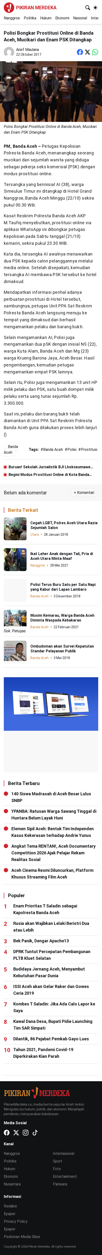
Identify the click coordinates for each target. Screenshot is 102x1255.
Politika (30, 18)
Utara (34, 534)
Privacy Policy (16, 1221)
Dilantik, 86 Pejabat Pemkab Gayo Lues (51, 1038)
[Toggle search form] (88, 8)
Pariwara (60, 1184)
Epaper (9, 1213)
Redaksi (10, 1206)
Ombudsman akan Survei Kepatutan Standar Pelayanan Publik (62, 648)
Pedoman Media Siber (22, 1236)
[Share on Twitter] (87, 52)
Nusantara (12, 1184)
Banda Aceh (39, 596)
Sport (57, 1161)
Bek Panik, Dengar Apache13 (41, 940)
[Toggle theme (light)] (95, 8)
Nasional (80, 18)
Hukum (45, 18)
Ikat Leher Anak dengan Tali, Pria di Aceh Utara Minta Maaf (61, 556)
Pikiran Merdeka (36, 8)
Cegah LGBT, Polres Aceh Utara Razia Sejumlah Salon (63, 525)
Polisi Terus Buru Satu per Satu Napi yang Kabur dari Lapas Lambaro (63, 587)
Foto (57, 1169)
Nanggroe (12, 18)
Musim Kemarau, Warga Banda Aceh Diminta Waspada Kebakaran (62, 617)
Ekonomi (62, 18)
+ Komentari (84, 492)
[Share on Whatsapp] (95, 52)
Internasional (63, 1153)
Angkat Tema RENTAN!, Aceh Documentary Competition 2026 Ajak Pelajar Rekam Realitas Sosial (53, 853)
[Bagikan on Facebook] (80, 52)
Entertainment (65, 1176)
